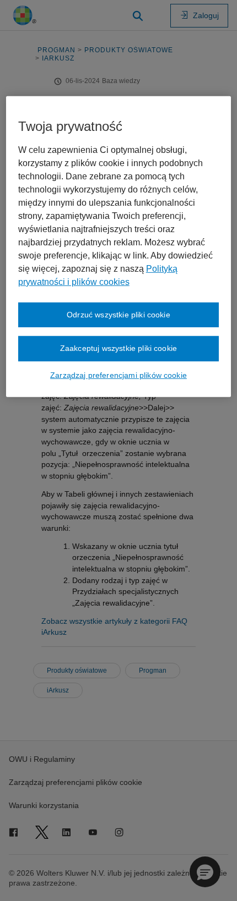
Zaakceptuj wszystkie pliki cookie (118, 348)
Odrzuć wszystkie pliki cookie (118, 314)
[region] (118, 246)
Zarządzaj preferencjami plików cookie (118, 375)
